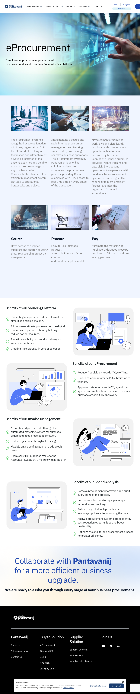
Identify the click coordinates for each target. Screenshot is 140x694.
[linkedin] (118, 646)
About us (15, 645)
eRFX (43, 657)
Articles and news (20, 651)
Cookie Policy (68, 688)
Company (82, 6)
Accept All (116, 686)
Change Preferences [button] (98, 686)
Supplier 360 (46, 651)
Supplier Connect (79, 650)
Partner (69, 6)
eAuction (44, 663)
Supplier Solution (52, 6)
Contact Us (97, 6)
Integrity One (47, 669)
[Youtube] (103, 646)
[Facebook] (111, 646)
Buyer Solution (32, 6)
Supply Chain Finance (81, 661)
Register (126, 4)
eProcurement (47, 645)
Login (115, 4)
